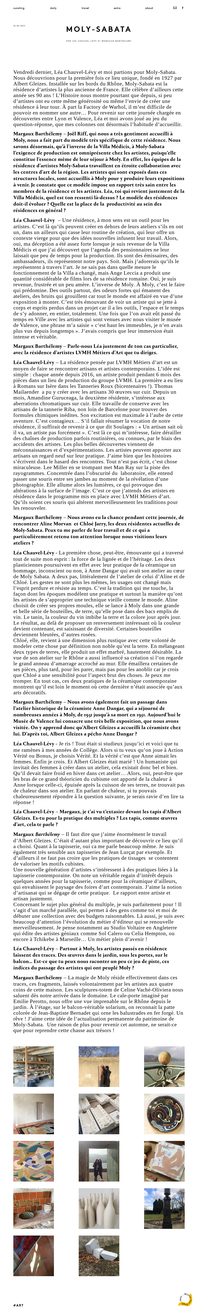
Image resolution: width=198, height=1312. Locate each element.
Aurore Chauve (129, 1305)
